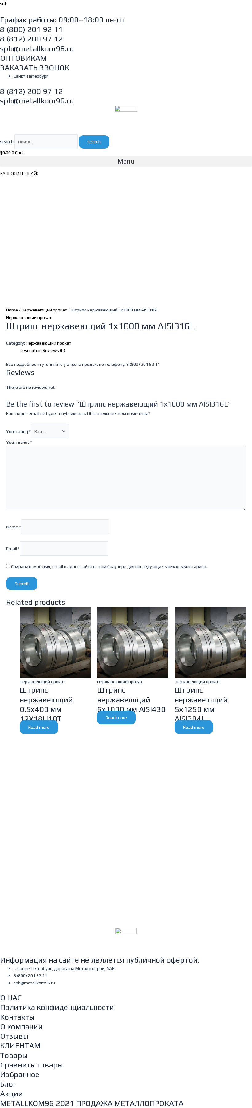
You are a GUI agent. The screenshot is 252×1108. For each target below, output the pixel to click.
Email (13, 548)
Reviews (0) (54, 350)
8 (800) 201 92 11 (31, 29)
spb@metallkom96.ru (37, 48)
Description (31, 350)
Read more (38, 727)
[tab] (31, 350)
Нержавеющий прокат (44, 309)
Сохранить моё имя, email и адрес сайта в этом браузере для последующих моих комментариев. (109, 566)
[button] (126, 161)
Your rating (18, 431)
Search (7, 141)
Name (13, 526)
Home (12, 309)
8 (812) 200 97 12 (31, 38)
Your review (19, 442)
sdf (3, 3)
